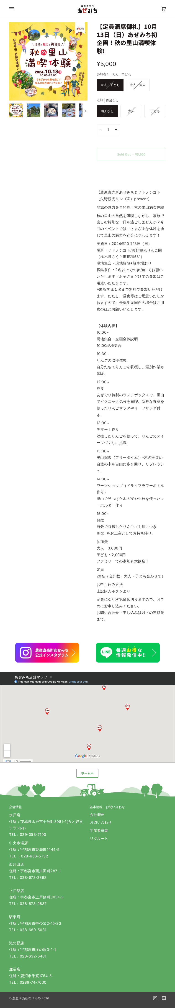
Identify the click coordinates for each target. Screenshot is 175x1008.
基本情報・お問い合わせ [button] (107, 807)
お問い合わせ (101, 822)
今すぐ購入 (131, 170)
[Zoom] (48, 61)
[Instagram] (155, 998)
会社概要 (97, 814)
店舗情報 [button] (15, 807)
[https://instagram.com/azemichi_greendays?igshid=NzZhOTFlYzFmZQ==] (47, 653)
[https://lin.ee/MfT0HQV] (128, 653)
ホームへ (87, 773)
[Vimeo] (164, 998)
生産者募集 (99, 830)
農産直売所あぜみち (26, 998)
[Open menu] (16, 9)
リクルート (99, 838)
